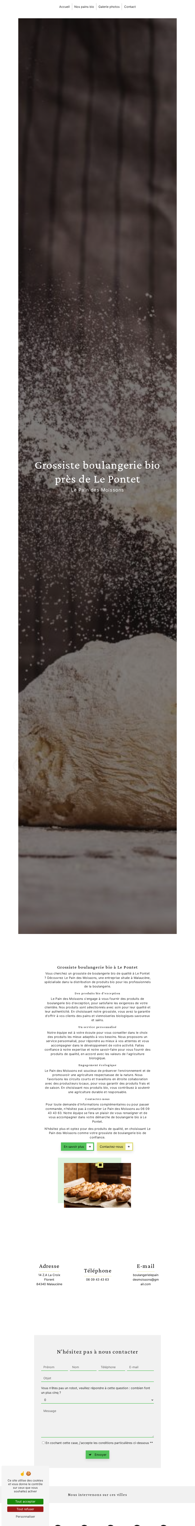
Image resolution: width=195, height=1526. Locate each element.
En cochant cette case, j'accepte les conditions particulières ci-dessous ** (99, 1443)
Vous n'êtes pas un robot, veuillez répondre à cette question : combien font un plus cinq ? (95, 1390)
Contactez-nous (111, 1146)
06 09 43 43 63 (97, 1279)
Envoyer (100, 1455)
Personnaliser (25, 1516)
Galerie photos (109, 7)
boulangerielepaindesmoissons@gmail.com (146, 1279)
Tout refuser (25, 1509)
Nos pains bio (84, 7)
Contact (130, 7)
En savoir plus (74, 1146)
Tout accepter (25, 1501)
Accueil (64, 7)
